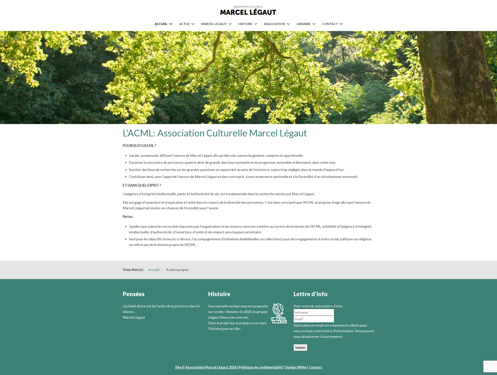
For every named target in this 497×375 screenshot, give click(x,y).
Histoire (245, 24)
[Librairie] (315, 24)
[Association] (289, 24)
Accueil (161, 24)
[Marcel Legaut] (231, 24)
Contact (330, 24)
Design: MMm (296, 367)
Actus (184, 24)
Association (274, 24)
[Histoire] (256, 24)
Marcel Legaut (214, 24)
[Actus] (194, 24)
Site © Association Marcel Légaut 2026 (205, 367)
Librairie (304, 24)
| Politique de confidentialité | (260, 367)
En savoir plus (219, 334)
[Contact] (342, 24)
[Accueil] (172, 24)
